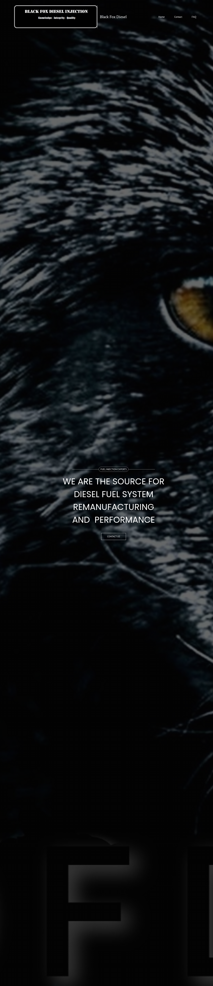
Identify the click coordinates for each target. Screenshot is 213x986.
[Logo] (55, 16)
